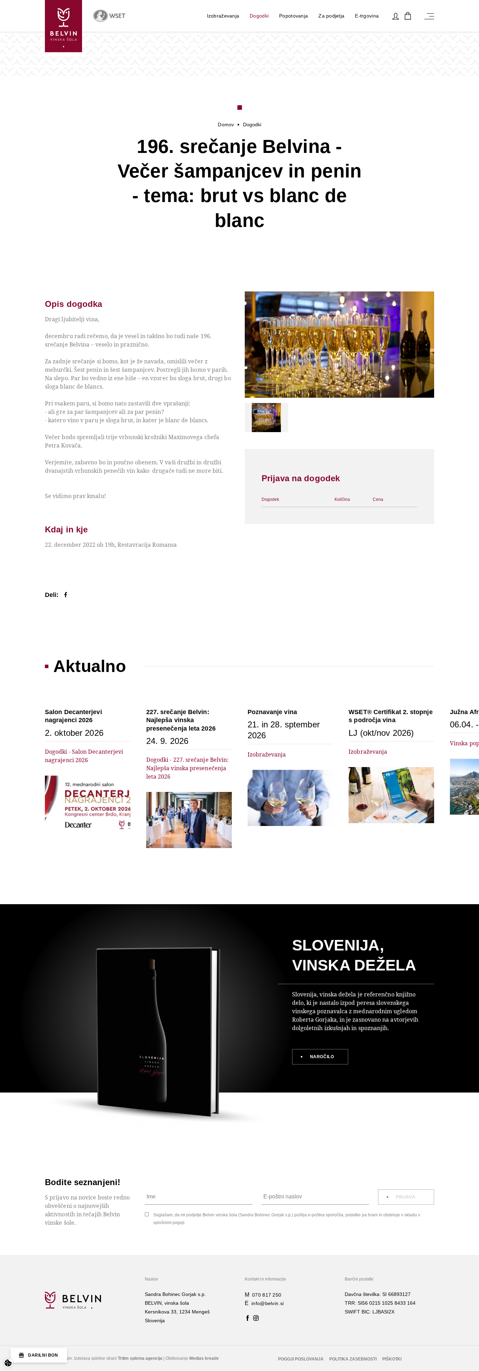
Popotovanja (293, 16)
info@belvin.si (267, 1303)
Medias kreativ (204, 1358)
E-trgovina (367, 16)
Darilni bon (43, 1355)
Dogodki (259, 16)
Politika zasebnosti (353, 1359)
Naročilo (322, 1056)
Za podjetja (331, 16)
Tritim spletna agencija (140, 1358)
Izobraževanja (223, 16)
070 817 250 (266, 1295)
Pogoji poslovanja (301, 1359)
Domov (226, 124)
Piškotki (392, 1359)
